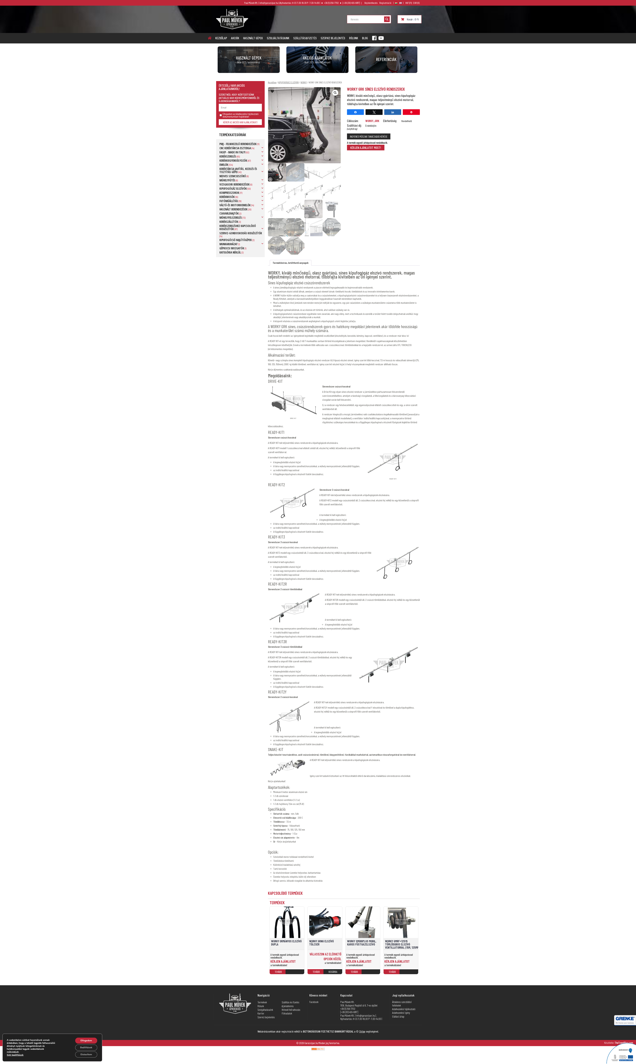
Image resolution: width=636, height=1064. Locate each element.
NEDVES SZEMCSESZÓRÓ (232, 176)
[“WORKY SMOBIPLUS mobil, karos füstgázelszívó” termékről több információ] (371, 973)
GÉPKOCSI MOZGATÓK (231, 248)
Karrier (261, 1013)
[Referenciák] (386, 59)
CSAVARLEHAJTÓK (229, 213)
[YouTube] (381, 38)
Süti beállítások (15, 1055)
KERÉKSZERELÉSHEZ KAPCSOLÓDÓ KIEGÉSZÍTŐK (237, 227)
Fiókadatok (287, 1013)
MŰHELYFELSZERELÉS (230, 217)
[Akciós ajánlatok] (317, 59)
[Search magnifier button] (387, 19)
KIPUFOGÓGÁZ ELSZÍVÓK (233, 188)
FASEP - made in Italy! (232, 152)
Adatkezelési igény (401, 1012)
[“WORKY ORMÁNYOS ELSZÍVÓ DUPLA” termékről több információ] (295, 973)
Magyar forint (408, 2)
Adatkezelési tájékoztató (403, 1009)
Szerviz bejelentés (333, 38)
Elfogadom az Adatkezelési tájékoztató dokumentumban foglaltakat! (241, 115)
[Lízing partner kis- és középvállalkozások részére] (625, 1022)
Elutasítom (86, 1054)
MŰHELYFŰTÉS (227, 180)
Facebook (313, 1001)
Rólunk (353, 38)
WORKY (304, 82)
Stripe (362, 1031)
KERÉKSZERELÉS (227, 156)
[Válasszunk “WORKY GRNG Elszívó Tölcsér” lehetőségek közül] (333, 973)
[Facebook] (374, 38)
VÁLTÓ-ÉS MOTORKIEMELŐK (235, 205)
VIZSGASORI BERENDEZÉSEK (234, 184)
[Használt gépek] (249, 59)
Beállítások (86, 1047)
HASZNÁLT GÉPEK (253, 38)
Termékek (262, 1002)
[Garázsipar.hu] (232, 28)
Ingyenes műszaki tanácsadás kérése (368, 136)
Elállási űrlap (398, 1016)
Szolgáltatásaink (278, 38)
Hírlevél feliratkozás (291, 1009)
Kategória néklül (230, 252)
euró (416, 2)
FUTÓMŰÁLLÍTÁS (228, 201)
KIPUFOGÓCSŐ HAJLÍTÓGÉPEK (235, 240)
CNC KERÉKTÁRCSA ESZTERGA (235, 148)
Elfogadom (86, 1040)
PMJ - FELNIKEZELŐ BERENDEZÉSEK (238, 144)
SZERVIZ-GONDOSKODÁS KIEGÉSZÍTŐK (240, 233)
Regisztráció (385, 2)
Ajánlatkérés (288, 1006)
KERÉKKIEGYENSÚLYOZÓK (233, 160)
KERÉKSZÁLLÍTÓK (228, 222)
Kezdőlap (221, 38)
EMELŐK (223, 165)
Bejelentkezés (371, 2)
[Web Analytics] (318, 1049)
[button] (335, 93)
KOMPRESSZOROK (229, 193)
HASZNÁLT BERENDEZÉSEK (233, 209)
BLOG (365, 38)
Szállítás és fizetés (290, 1002)
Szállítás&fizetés (305, 38)
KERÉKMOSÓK (227, 197)
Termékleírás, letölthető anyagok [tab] (291, 262)
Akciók (235, 38)
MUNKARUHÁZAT (228, 244)
